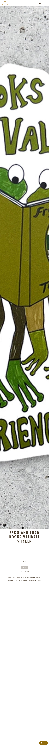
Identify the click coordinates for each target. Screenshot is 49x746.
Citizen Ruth (25, 558)
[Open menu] (46, 3)
